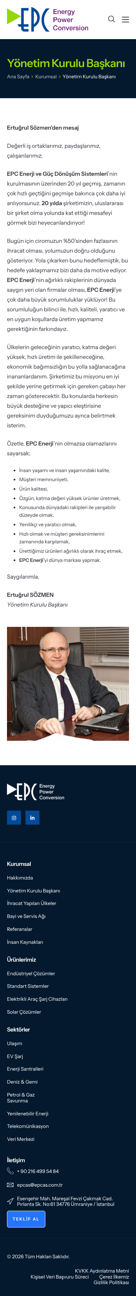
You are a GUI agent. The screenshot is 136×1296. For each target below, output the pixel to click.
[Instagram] (14, 818)
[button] (111, 19)
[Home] (48, 18)
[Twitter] (32, 818)
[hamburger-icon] (125, 19)
